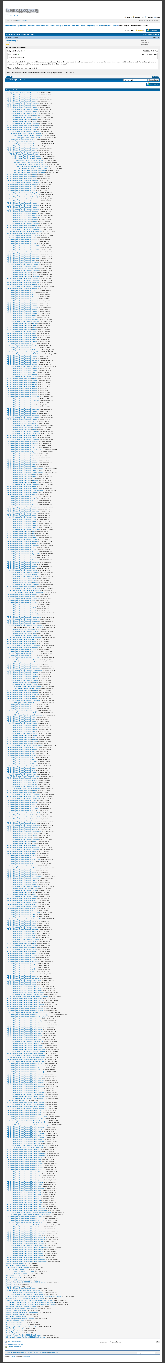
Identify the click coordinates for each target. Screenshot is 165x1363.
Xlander (34, 898)
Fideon (34, 923)
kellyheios (34, 835)
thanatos (34, 288)
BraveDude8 (35, 978)
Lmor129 (40, 1241)
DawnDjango (35, 796)
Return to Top (25, 1352)
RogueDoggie (35, 878)
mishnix (34, 558)
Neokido (34, 549)
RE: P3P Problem (11, 1278)
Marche (34, 556)
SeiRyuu (20, 1278)
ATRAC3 (41, 1041)
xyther (33, 150)
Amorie (40, 1112)
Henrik (34, 97)
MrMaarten (35, 127)
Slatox (38, 662)
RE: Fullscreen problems (14, 1323)
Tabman (34, 760)
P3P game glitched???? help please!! (18, 1327)
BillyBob (34, 845)
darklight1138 (35, 929)
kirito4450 (40, 1031)
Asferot (41, 1245)
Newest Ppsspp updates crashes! (17, 1318)
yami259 (34, 762)
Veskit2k (21, 1263)
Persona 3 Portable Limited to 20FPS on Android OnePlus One (26, 1300)
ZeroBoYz (34, 364)
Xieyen (34, 884)
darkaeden (36, 849)
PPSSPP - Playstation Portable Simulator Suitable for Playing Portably (45, 25)
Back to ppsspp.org (11, 15)
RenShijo (34, 959)
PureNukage (35, 864)
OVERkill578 (41, 1239)
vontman (34, 107)
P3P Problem (10, 1276)
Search (129, 17)
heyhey (34, 607)
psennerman (35, 974)
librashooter (35, 651)
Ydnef (33, 862)
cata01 (34, 454)
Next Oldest (11, 80)
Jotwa (33, 615)
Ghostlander (41, 1000)
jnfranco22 (35, 184)
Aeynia (34, 778)
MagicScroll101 (42, 1231)
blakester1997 (36, 913)
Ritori (34, 774)
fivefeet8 (53, 1304)
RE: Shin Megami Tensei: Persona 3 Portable (22, 986)
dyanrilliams (41, 1063)
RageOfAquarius (36, 613)
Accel (24, 1323)
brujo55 (41, 1294)
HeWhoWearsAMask (37, 449)
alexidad (34, 780)
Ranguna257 (41, 1082)
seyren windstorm (38, 745)
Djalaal (39, 1033)
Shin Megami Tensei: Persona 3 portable (19, 1308)
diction (33, 900)
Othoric (34, 972)
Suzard (40, 990)
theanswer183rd (42, 1117)
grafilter (35, 346)
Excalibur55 (41, 1218)
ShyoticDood (35, 227)
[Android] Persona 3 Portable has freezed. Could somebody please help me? (30, 1296)
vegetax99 (35, 647)
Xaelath (34, 564)
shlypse (34, 333)
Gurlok (34, 649)
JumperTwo (35, 193)
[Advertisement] (80, 8)
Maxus (22, 1320)
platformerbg (35, 319)
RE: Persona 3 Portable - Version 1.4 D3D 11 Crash (22, 1337)
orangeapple (42, 170)
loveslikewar (41, 1135)
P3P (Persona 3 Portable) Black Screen (18, 1290)
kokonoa (40, 1251)
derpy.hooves (35, 360)
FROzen (34, 337)
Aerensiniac (35, 480)
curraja (34, 633)
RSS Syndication (53, 1352)
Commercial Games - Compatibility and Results (87, 25)
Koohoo (40, 1139)
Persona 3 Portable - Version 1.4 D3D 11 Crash (21, 1335)
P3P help (9, 1329)
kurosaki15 (36, 507)
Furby (33, 535)
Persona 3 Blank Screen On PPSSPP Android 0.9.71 (23, 1282)
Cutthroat (34, 874)
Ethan (33, 743)
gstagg (34, 486)
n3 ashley (40, 1035)
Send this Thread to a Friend (15, 1344)
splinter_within (41, 1153)
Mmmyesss (35, 99)
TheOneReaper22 (43, 1247)
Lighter (40, 1070)
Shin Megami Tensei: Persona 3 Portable (19, 93)
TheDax (34, 674)
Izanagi (40, 1157)
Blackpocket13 (36, 859)
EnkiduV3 (40, 160)
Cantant (35, 93)
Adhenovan (41, 1065)
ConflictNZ (41, 1080)
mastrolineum (43, 1012)
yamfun (34, 498)
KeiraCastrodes (42, 1025)
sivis (39, 1143)
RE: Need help (10, 1333)
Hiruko (34, 519)
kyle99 (34, 782)
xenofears (34, 698)
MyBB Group (26, 1356)
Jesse (33, 935)
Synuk (33, 317)
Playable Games (111, 25)
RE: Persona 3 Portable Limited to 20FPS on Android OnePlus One (27, 1302)
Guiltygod (41, 1094)
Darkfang (34, 313)
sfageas (34, 325)
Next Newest (20, 80)
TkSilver (40, 1184)
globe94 (34, 823)
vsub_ (33, 609)
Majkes (34, 872)
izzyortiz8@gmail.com (45, 1212)
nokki (39, 1151)
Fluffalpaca (41, 1243)
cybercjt (53, 1302)
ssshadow (35, 95)
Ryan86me (35, 268)
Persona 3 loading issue (13, 1310)
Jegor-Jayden (36, 215)
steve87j (34, 574)
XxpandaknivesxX (18, 1329)
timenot (35, 635)
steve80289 (35, 808)
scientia (35, 1308)
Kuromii (34, 982)
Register (24, 20)
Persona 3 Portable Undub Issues (17, 1312)
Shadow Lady (35, 694)
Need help (9, 1331)
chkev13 (40, 1119)
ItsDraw (34, 943)
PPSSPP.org (16, 1352)
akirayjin (34, 213)
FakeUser (40, 1249)
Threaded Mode (146, 34)
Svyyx (15, 1284)
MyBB (13, 1356)
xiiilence (34, 933)
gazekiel (40, 1229)
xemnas (34, 503)
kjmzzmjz (40, 1180)
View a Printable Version (14, 1341)
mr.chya (35, 733)
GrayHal (40, 1227)
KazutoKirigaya (36, 961)
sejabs (24, 1316)
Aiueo (33, 190)
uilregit (33, 964)
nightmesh (35, 211)
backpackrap (41, 1237)
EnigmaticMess (36, 621)
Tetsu (33, 880)
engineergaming (42, 1261)
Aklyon (35, 570)
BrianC (34, 421)
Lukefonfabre (37, 980)
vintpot (39, 1039)
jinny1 (39, 1257)
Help (158, 17)
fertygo (35, 684)
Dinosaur (40, 1053)
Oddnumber (41, 1172)
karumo (34, 804)
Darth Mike (41, 1233)
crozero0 (34, 829)
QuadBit (43, 1057)
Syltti (39, 1002)
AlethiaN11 (40, 1253)
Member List (139, 17)
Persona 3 (9, 1284)
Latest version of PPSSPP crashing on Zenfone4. (22, 1298)
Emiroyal (40, 1255)
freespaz (40, 1008)
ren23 (33, 870)
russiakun (42, 1055)
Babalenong (11, 41)
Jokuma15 (42, 1051)
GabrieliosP (35, 462)
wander (24, 1310)
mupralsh (34, 739)
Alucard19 (40, 1163)
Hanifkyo (41, 1298)
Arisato (34, 299)
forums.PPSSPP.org (12, 25)
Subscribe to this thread (14, 1346)
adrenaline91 (35, 562)
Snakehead (35, 827)
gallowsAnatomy (42, 1210)
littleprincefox (41, 1220)
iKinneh (34, 580)
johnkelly (34, 882)
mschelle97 (35, 582)
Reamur (35, 680)
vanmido (34, 594)
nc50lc (35, 890)
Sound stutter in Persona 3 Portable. (17, 1306)
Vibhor (33, 568)
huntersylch (38, 637)
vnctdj (33, 937)
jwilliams (40, 1176)
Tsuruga (34, 437)
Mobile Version (44, 1352)
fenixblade (40, 1010)
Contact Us (9, 1352)
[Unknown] (35, 197)
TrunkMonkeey (36, 668)
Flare (33, 456)
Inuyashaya (42, 1121)
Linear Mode (155, 34)
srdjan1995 (36, 113)
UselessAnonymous (37, 490)
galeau (34, 413)
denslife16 (34, 802)
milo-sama (40, 1292)
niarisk (39, 1186)
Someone (16, 1286)
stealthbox (40, 1047)
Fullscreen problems (12, 1321)
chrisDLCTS (35, 180)
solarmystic (36, 425)
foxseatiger (35, 496)
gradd (33, 751)
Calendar (150, 17)
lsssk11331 (35, 747)
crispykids (40, 1045)
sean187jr (36, 939)
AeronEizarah (19, 1276)
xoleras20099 (35, 125)
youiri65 (34, 578)
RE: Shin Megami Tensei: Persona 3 (19, 95)
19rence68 (22, 1314)
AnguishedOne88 (33, 1312)
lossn (33, 478)
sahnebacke (41, 1208)
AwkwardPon (41, 1259)
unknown (34, 146)
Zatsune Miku (36, 1290)
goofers (34, 315)
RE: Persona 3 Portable (13, 1265)
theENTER (41, 1133)
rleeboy (40, 1029)
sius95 (34, 423)
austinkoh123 (35, 396)
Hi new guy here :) (13, 1100)
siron (34, 237)
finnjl (33, 292)
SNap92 (22, 1100)
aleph (33, 405)
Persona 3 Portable (12, 1263)
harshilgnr (40, 1021)
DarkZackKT (35, 266)
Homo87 (34, 951)
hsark (33, 260)
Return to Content (34, 1352)
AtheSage (34, 323)
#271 (158, 37)
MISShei (40, 1165)
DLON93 (39, 1335)
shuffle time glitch (11, 1280)
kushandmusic (42, 1049)
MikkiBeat (34, 784)
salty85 (34, 851)
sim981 (34, 243)
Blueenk (59, 1296)
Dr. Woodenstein (36, 350)
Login (18, 20)
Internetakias (35, 541)
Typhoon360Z (36, 545)
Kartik (39, 1200)
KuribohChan (34, 1327)
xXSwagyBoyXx (42, 1016)
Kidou (33, 464)
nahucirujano (41, 992)
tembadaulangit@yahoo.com (45, 1014)
